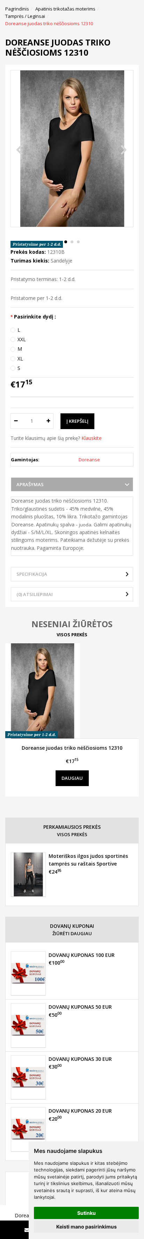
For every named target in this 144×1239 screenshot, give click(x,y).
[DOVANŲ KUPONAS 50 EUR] (28, 1025)
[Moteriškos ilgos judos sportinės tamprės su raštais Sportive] (28, 874)
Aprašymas (30, 484)
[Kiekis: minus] (15, 421)
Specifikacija (31, 574)
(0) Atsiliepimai (34, 594)
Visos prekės (72, 634)
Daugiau (72, 778)
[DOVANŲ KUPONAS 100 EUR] (28, 973)
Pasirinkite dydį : (35, 316)
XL (20, 358)
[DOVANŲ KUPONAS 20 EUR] (28, 1129)
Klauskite (91, 438)
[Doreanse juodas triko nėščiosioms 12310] (72, 690)
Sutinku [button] (86, 1213)
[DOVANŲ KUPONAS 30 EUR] (28, 1077)
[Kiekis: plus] (48, 421)
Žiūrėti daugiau (72, 933)
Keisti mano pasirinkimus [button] (86, 1227)
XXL (21, 339)
